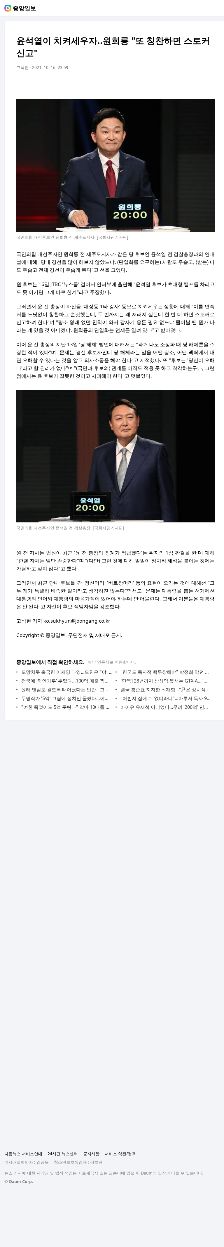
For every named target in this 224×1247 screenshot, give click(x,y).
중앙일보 (24, 8)
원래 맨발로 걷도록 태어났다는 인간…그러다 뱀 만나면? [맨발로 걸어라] (67, 689)
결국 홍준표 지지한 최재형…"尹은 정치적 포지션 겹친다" (166, 689)
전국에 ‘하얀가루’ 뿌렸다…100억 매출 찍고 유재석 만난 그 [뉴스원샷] (67, 681)
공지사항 (91, 1153)
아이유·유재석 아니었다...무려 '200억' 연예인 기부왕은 (166, 707)
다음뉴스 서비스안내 (23, 1153)
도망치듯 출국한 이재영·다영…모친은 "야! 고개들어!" (67, 672)
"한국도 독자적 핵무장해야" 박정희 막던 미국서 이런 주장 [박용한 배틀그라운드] (166, 672)
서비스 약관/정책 (120, 1153)
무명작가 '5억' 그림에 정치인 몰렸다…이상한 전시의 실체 (67, 698)
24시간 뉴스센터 (63, 1153)
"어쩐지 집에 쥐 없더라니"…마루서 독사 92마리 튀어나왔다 (166, 698)
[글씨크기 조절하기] (197, 84)
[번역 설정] (185, 84)
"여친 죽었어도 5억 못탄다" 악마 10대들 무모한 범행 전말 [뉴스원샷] (67, 707)
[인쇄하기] (209, 84)
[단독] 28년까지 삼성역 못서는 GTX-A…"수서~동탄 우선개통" (166, 681)
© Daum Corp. (18, 1181)
